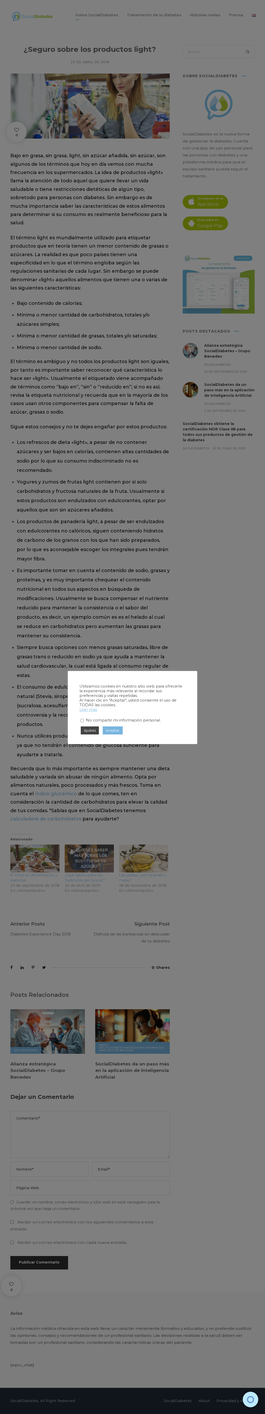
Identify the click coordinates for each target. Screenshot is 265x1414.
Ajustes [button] (90, 730)
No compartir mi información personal (123, 720)
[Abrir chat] (250, 1399)
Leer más (88, 709)
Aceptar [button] (113, 730)
